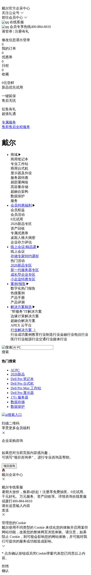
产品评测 (18, 302)
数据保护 (18, 196)
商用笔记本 (19, 159)
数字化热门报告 (23, 288)
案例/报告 (18, 284)
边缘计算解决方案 (25, 316)
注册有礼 (22, 31)
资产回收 (18, 228)
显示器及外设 (21, 173)
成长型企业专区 (23, 274)
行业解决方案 (22, 330)
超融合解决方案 (23, 321)
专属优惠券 (19, 233)
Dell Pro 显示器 (22, 393)
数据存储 (18, 402)
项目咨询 (9, 466)
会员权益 (18, 210)
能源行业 (32, 339)
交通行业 (46, 339)
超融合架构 (19, 191)
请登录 (7, 31)
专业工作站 (19, 164)
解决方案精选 (21, 307)
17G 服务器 (19, 397)
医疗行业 (18, 339)
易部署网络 (19, 182)
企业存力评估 (21, 242)
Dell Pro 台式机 (22, 383)
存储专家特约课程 (25, 256)
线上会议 (18, 251)
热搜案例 (18, 293)
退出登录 (23, 40)
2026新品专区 (21, 224)
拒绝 (5, 566)
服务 (14, 201)
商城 (14, 154)
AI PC (15, 370)
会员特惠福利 (21, 205)
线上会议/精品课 (23, 247)
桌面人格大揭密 (23, 237)
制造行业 (53, 334)
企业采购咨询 (12, 441)
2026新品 (18, 374)
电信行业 (81, 334)
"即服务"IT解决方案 (26, 311)
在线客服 (16, 22)
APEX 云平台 (21, 325)
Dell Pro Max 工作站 (26, 388)
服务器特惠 (19, 178)
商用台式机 (19, 168)
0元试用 (17, 219)
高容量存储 (19, 187)
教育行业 (39, 334)
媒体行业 (60, 339)
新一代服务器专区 (25, 270)
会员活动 (18, 214)
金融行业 (67, 334)
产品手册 (18, 297)
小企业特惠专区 (23, 279)
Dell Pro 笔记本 (22, 379)
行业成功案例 (21, 334)
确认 (5, 571)
